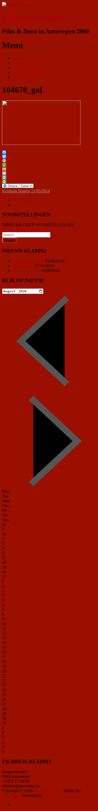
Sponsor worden (26, 270)
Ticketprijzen (23, 266)
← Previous (22, 200)
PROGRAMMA (27, 63)
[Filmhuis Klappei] (18, 4)
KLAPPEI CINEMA (30, 72)
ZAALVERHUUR (29, 67)
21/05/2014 (40, 191)
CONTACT (23, 77)
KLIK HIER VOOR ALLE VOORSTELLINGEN (45, 229)
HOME (19, 58)
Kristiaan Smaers (16, 191)
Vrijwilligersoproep (28, 261)
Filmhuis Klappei (33, 17)
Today (7, 391)
